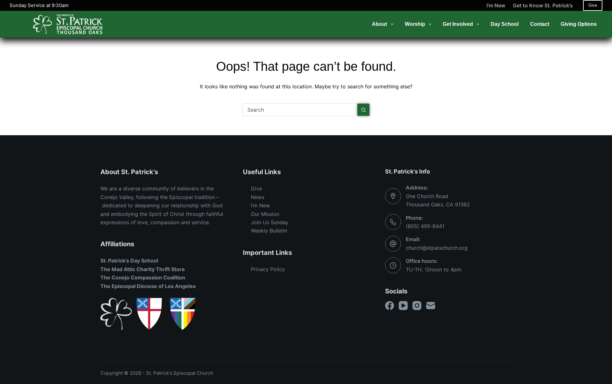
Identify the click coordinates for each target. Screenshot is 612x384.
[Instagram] (416, 305)
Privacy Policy (268, 269)
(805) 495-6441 (425, 226)
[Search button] (363, 110)
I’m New (495, 5)
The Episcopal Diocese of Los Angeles (148, 286)
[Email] (430, 305)
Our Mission (265, 214)
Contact (539, 24)
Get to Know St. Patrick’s (543, 5)
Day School (505, 24)
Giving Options (579, 24)
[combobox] (300, 109)
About (379, 24)
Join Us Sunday (269, 222)
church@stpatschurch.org (437, 248)
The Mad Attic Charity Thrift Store (142, 269)
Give (592, 5)
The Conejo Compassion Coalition (142, 277)
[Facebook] (389, 305)
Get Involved (458, 24)
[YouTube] (403, 305)
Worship (415, 24)
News (257, 197)
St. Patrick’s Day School (129, 260)
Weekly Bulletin (269, 230)
